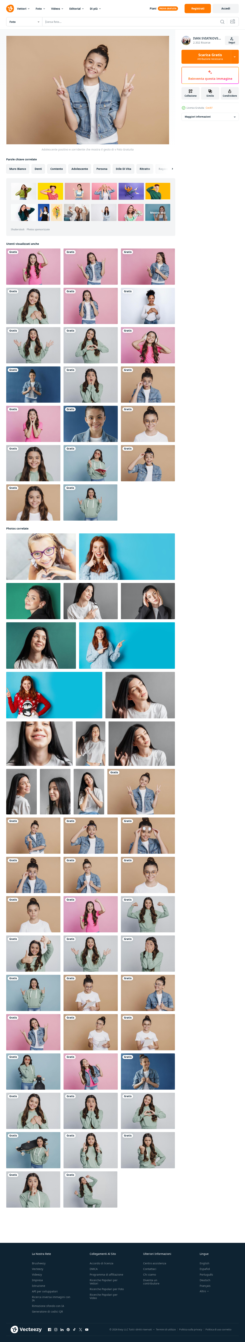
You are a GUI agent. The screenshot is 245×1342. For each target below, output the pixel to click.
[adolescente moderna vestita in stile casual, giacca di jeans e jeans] (91, 306)
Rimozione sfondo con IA (48, 1306)
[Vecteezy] (10, 8)
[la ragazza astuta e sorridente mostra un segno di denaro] (33, 836)
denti (38, 169)
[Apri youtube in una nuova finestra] (86, 1329)
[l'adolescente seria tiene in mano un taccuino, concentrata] (91, 1032)
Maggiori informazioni (198, 117)
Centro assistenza (154, 1263)
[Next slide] (169, 169)
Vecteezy (37, 1269)
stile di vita (123, 169)
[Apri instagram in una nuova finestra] (55, 1329)
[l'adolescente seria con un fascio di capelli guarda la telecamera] (33, 914)
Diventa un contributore (151, 1281)
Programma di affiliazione (106, 1274)
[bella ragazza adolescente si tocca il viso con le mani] (91, 384)
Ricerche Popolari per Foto (107, 1289)
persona (101, 169)
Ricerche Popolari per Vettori (104, 1281)
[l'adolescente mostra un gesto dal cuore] (33, 306)
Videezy (37, 1274)
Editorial (75, 8)
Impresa (37, 1280)
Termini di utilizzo (166, 1329)
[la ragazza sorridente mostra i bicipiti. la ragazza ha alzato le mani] (148, 914)
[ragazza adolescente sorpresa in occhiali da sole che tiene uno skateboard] (33, 1071)
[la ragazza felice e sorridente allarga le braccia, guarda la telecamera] (33, 345)
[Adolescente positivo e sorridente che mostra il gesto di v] (141, 791)
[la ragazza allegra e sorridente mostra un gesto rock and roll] (90, 502)
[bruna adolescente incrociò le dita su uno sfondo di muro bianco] (91, 1150)
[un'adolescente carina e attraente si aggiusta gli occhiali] (148, 836)
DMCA (94, 1269)
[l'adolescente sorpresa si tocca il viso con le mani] (33, 424)
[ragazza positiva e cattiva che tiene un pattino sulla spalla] (33, 1150)
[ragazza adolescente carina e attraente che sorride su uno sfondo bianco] (33, 463)
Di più (94, 8)
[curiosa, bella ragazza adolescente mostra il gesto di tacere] (33, 1189)
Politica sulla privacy (190, 1329)
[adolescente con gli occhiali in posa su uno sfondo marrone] (148, 993)
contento (56, 169)
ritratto (145, 169)
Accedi (225, 8)
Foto (39, 8)
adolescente (79, 169)
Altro (203, 1291)
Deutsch (205, 1280)
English (204, 1263)
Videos (55, 8)
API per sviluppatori (45, 1291)
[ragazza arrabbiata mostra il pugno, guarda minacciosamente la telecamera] (148, 1150)
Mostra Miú (157, 212)
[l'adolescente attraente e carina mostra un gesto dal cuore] (91, 345)
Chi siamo (149, 1274)
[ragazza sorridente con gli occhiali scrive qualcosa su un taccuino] (148, 1032)
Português (206, 1274)
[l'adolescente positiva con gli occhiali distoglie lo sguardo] (148, 1071)
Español (205, 1269)
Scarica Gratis (210, 57)
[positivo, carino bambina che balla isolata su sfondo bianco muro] (90, 1189)
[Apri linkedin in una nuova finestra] (62, 1329)
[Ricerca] (222, 21)
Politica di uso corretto (218, 1329)
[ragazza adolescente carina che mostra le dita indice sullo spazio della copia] (148, 266)
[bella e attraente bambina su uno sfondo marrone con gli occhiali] (148, 424)
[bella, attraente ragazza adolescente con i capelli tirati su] (33, 384)
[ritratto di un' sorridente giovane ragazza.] (33, 601)
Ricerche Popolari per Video (104, 1296)
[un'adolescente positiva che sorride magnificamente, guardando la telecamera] (91, 424)
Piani (153, 8)
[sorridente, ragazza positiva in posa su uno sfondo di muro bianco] (33, 953)
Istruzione (38, 1286)
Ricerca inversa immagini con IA (51, 1298)
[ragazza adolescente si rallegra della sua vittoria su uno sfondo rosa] (33, 266)
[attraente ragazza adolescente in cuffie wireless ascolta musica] (148, 345)
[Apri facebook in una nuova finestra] (49, 1329)
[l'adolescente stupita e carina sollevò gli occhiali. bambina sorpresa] (148, 463)
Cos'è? (209, 107)
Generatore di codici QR (47, 1311)
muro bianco (17, 169)
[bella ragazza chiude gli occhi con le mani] (148, 953)
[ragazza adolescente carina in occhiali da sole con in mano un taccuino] (91, 463)
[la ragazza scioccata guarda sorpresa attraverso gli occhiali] (148, 384)
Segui (232, 42)
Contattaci (149, 1269)
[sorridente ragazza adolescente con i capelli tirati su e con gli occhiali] (91, 993)
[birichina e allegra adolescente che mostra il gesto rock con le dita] (91, 266)
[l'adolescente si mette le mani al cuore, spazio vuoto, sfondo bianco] (148, 306)
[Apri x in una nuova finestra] (80, 1329)
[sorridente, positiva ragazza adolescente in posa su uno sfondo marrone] (33, 502)
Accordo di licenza (101, 1263)
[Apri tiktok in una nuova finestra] (74, 1329)
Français (205, 1286)
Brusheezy (39, 1263)
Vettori (21, 8)
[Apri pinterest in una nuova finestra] (68, 1329)
